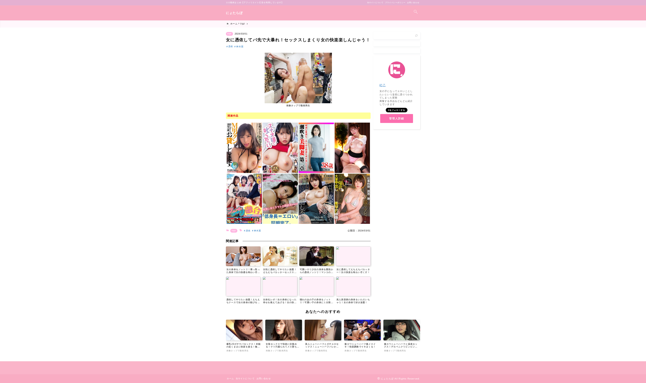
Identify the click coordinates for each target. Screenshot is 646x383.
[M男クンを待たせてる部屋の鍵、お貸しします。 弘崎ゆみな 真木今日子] (244, 148)
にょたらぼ (234, 13)
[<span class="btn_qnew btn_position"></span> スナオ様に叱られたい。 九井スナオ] (280, 148)
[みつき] (280, 199)
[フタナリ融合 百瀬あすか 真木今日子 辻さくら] (244, 199)
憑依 (230, 46)
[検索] (416, 36)
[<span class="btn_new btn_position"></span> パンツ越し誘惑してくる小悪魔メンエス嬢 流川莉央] (352, 148)
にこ (383, 85)
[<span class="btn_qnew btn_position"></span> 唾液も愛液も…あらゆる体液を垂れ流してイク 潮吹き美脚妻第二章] (316, 148)
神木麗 (239, 46)
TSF (229, 34)
